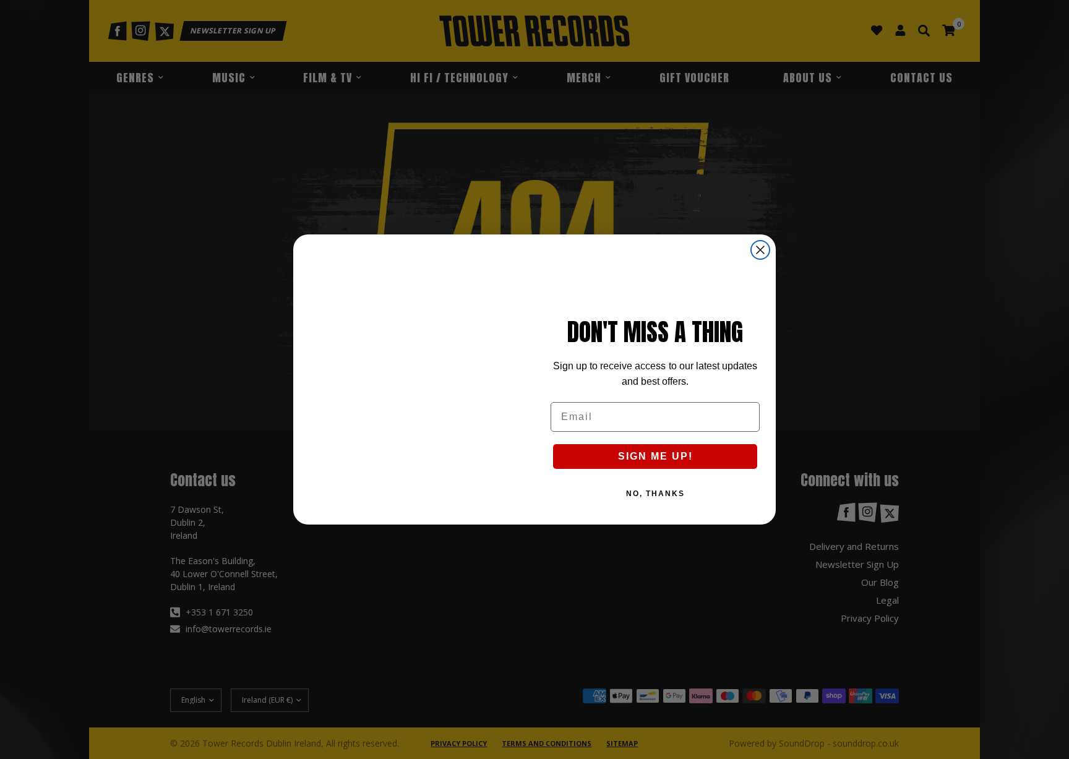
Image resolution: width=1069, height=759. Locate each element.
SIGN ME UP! (655, 456)
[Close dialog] (760, 250)
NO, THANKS (655, 493)
